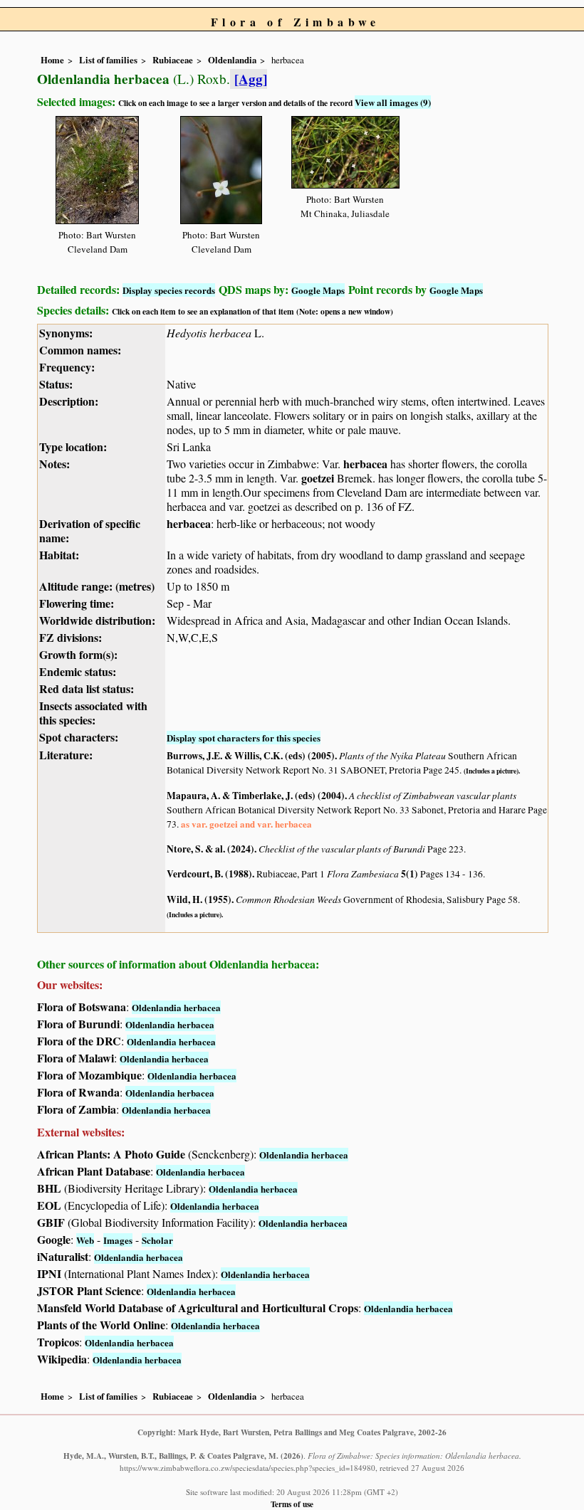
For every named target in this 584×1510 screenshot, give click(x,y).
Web (85, 1240)
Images (117, 1240)
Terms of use (292, 1504)
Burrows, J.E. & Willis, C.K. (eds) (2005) (251, 756)
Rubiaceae (172, 59)
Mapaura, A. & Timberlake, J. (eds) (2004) (256, 795)
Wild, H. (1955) (199, 899)
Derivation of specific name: (89, 530)
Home (52, 59)
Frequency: (67, 367)
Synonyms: (66, 332)
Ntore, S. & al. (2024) (210, 849)
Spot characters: (78, 737)
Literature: (66, 754)
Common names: (80, 350)
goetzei (317, 478)
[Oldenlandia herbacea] (97, 167)
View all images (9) (393, 102)
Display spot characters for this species (243, 737)
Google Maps (318, 290)
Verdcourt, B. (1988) (209, 874)
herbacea (365, 463)
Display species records (168, 290)
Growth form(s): (78, 654)
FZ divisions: (70, 637)
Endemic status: (77, 671)
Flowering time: (76, 603)
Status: (56, 384)
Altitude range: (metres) (97, 586)
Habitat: (59, 555)
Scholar (157, 1240)
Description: (68, 401)
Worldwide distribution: (97, 620)
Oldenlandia (232, 59)
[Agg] (250, 79)
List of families (108, 59)
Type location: (73, 446)
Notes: (54, 463)
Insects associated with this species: (93, 712)
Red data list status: (86, 688)
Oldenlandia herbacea (176, 1007)
